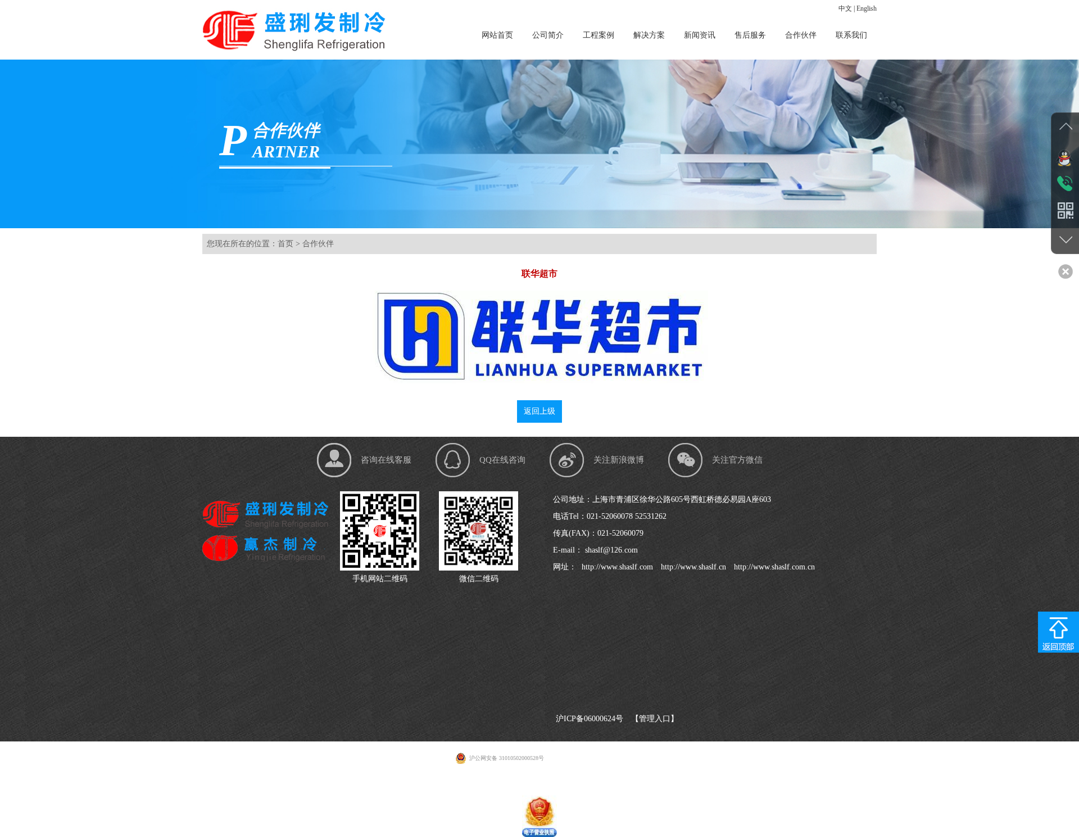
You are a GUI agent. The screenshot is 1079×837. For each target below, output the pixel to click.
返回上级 (539, 411)
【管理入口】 (654, 718)
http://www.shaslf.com (616, 567)
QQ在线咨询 (502, 459)
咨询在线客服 (386, 459)
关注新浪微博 (618, 459)
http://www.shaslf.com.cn (773, 567)
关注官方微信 (737, 459)
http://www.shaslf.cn (692, 567)
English (866, 8)
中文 (845, 8)
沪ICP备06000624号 (589, 718)
